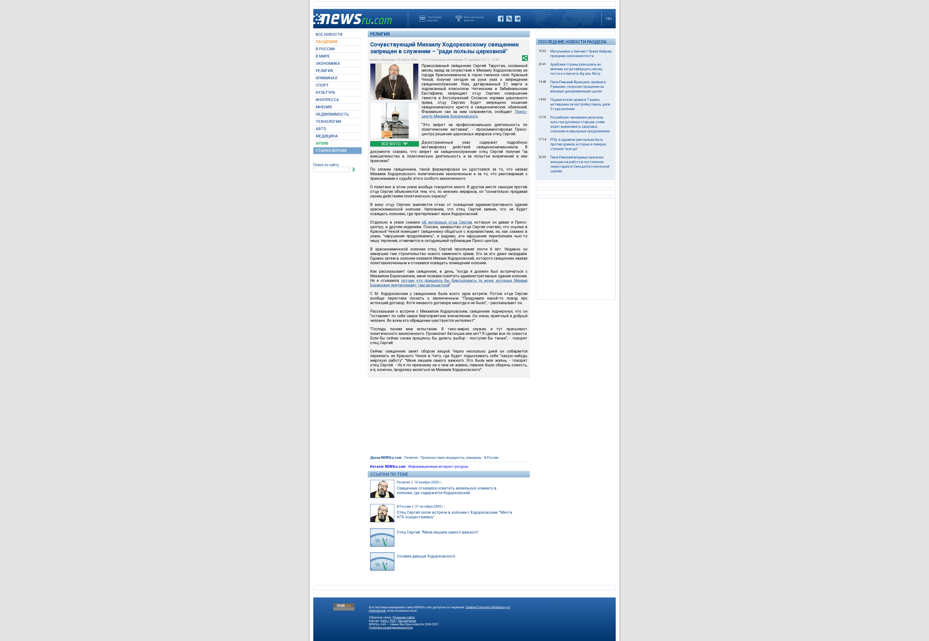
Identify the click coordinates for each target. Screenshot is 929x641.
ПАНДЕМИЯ (326, 41)
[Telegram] (517, 19)
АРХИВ (322, 143)
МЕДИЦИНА (327, 136)
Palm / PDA (388, 621)
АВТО (321, 129)
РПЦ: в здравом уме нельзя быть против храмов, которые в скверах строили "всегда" (578, 144)
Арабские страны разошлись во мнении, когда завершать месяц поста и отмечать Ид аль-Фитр (576, 68)
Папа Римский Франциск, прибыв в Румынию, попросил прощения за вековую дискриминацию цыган (578, 86)
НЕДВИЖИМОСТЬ (332, 114)
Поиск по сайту (326, 165)
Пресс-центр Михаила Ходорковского (474, 114)
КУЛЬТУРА (325, 92)
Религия (380, 34)
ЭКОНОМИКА (328, 63)
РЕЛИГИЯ (324, 70)
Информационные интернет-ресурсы (438, 466)
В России (491, 458)
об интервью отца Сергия (447, 222)
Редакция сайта (404, 617)
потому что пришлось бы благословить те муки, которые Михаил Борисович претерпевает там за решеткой (448, 282)
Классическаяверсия (474, 19)
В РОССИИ (325, 49)
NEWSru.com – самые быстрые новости (396, 624)
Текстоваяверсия (434, 19)
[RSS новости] (509, 19)
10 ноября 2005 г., (428, 482)
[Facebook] (500, 19)
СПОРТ (322, 85)
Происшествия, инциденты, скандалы (451, 458)
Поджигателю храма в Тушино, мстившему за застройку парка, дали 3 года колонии (580, 104)
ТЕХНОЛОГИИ (328, 121)
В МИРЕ (323, 56)
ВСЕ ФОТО (392, 144)
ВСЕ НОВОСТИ (329, 34)
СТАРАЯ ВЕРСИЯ (331, 150)
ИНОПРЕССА (327, 100)
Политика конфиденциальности (391, 627)
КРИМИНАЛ (326, 78)
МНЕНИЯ (324, 107)
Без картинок (407, 621)
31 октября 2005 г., (430, 506)
